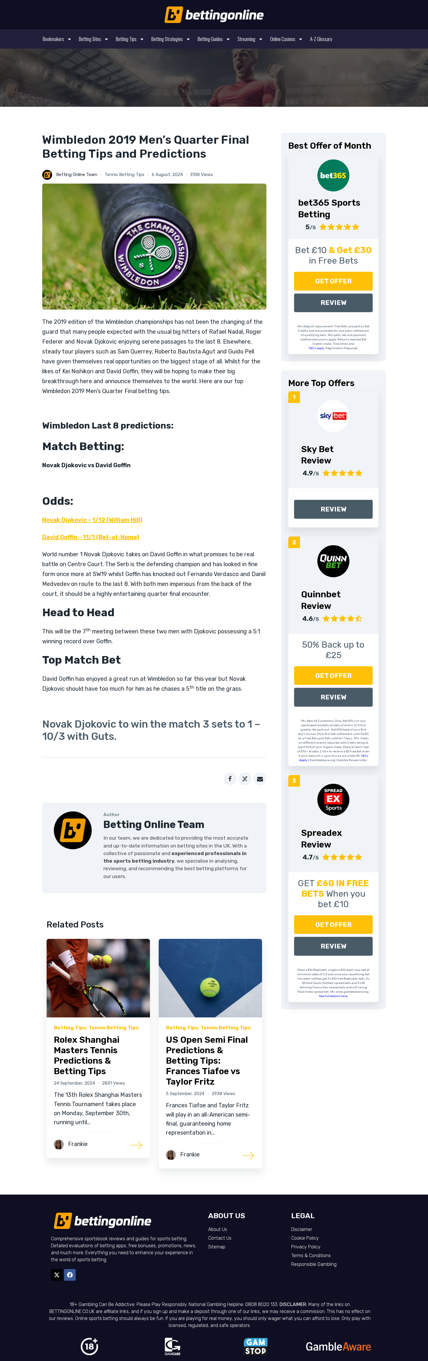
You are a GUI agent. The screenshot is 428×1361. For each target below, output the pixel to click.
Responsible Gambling (314, 1264)
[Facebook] (70, 1275)
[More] (136, 1144)
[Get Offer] (333, 175)
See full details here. (333, 996)
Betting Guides (210, 38)
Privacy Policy (306, 1247)
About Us (217, 1229)
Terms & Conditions (311, 1255)
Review (333, 303)
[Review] (333, 416)
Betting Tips (126, 38)
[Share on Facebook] (230, 778)
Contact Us (219, 1238)
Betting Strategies (167, 38)
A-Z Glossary (321, 38)
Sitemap (216, 1247)
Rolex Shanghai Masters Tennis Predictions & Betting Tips (86, 1055)
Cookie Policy (305, 1238)
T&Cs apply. (317, 348)
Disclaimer (301, 1229)
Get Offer (333, 281)
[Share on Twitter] (245, 778)
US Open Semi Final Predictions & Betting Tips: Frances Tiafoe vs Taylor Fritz (207, 1061)
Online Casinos (282, 38)
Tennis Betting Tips (124, 174)
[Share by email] (259, 778)
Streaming (246, 38)
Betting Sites (90, 38)
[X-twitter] (57, 1275)
